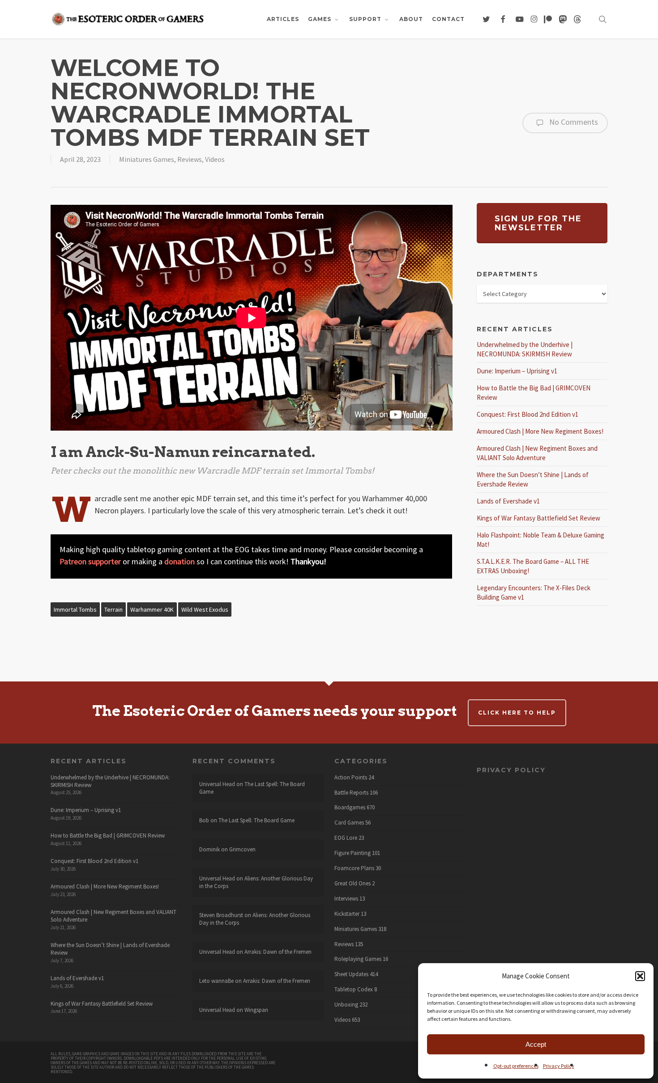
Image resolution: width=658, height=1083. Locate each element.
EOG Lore (345, 838)
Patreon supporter (90, 561)
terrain (113, 609)
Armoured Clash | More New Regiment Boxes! (540, 431)
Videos (215, 159)
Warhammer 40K (152, 609)
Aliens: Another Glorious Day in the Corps (256, 882)
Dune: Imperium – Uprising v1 (517, 371)
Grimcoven (242, 849)
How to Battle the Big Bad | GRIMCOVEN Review (108, 835)
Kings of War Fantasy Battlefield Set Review (538, 518)
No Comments (572, 122)
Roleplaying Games (357, 959)
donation (179, 561)
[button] (640, 976)
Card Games (349, 822)
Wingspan (256, 1010)
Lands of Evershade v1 (508, 501)
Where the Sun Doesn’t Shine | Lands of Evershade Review (110, 948)
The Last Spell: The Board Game (252, 787)
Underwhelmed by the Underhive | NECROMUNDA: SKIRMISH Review (110, 781)
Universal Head (217, 784)
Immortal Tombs (75, 609)
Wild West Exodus (204, 609)
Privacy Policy (558, 1065)
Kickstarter (346, 914)
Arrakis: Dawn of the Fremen (278, 952)
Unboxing (346, 1004)
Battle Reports (351, 792)
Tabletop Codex (353, 989)
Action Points (350, 777)
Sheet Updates (351, 974)
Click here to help (517, 712)
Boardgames (349, 807)
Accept (536, 1044)
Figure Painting (352, 853)
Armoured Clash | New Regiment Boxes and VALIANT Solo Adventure (113, 915)
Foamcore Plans (354, 868)
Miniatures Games (146, 159)
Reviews (189, 159)
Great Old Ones (352, 883)
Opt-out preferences (515, 1065)
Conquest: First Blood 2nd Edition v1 (527, 414)
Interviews (346, 898)
